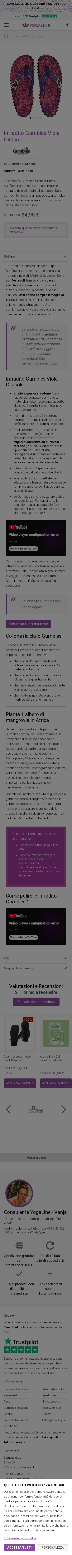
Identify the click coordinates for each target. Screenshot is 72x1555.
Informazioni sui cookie (20, 1538)
